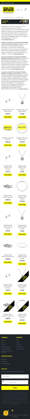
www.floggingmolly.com (8, 39)
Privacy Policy (19, 347)
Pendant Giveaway (6, 349)
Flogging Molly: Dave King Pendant (22, 110)
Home (2, 3)
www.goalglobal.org (19, 54)
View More (7, 117)
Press (2, 342)
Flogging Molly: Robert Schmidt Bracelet (22, 316)
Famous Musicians (9, 17)
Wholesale (4, 359)
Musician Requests (6, 347)
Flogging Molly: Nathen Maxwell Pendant (22, 226)
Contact (3, 345)
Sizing (17, 342)
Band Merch (4, 361)
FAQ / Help (19, 345)
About (2, 340)
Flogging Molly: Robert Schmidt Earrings (8, 286)
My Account (8, 3)
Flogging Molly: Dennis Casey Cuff (8, 196)
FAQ (13, 3)
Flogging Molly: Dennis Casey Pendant (22, 167)
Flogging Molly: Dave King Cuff (8, 138)
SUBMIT (15, 388)
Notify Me (8, 145)
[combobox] (5, 381)
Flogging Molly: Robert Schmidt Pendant (22, 286)
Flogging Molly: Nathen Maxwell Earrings (7, 226)
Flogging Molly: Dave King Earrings (8, 110)
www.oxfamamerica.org (18, 69)
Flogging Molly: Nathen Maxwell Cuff (8, 255)
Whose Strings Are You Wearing (7, 351)
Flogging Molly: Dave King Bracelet (22, 138)
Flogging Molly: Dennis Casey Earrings (8, 167)
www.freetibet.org (23, 89)
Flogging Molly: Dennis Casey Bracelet (22, 197)
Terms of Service (20, 349)
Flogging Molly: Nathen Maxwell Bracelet (22, 256)
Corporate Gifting (5, 363)
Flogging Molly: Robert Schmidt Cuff (7, 315)
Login (17, 340)
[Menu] (18, 10)
